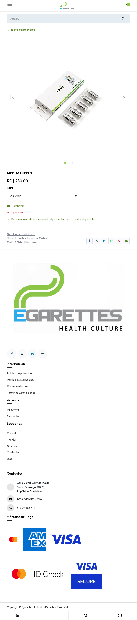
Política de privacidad (20, 373)
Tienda (11, 439)
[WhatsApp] (111, 241)
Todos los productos (23, 29)
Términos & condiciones (21, 392)
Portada (12, 433)
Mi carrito (13, 416)
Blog (9, 459)
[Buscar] (123, 18)
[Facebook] (89, 241)
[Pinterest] (119, 241)
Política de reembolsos (21, 380)
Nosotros (12, 446)
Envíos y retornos (17, 386)
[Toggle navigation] (9, 5)
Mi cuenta (13, 409)
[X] (97, 241)
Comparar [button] (17, 206)
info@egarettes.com (29, 499)
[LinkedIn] (104, 241)
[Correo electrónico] (126, 241)
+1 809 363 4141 (26, 508)
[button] (13, 97)
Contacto (13, 452)
